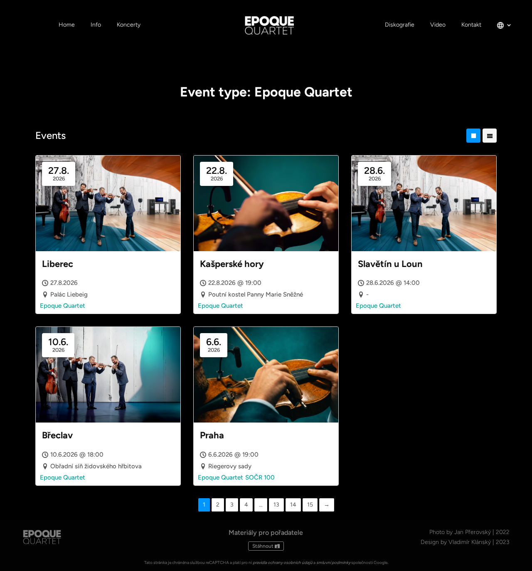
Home (67, 25)
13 (276, 504)
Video (438, 25)
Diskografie (399, 25)
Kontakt (471, 25)
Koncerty (128, 25)
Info (96, 25)
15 (310, 504)
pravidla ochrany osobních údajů (283, 562)
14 (293, 504)
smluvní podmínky (333, 562)
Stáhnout (262, 546)
